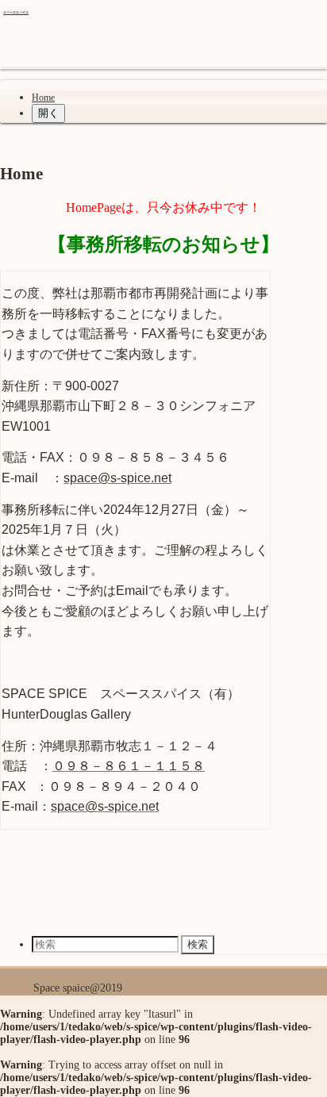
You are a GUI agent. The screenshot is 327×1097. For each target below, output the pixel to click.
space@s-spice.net (117, 478)
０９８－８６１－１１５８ (128, 766)
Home (43, 97)
